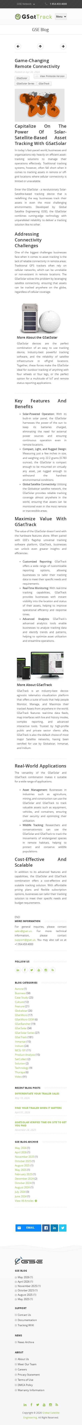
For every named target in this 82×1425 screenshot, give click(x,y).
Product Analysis (25, 1054)
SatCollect (21, 1059)
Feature (19, 1006)
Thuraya (20, 1072)
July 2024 (20, 1192)
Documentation (27, 1320)
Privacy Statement (29, 1374)
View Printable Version (51, 76)
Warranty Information (31, 1390)
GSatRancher (22, 1024)
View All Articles (24, 1201)
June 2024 (20, 1196)
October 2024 (23, 1183)
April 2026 (21, 1152)
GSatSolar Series (25, 83)
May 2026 (20, 1148)
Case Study (21, 997)
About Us (23, 1359)
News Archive (26, 1342)
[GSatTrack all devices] (40, 680)
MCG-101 (20, 1050)
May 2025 (20, 1170)
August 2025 (22, 1165)
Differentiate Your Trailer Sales (37, 1093)
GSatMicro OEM (24, 1019)
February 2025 (23, 1174)
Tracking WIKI (26, 1325)
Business (20, 993)
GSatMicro (21, 1015)
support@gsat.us (25, 940)
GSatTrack (44, 83)
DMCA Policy (25, 1385)
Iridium (19, 1046)
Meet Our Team (27, 1364)
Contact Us (24, 1315)
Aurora (19, 989)
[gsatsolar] (40, 333)
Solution (20, 1063)
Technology (22, 1068)
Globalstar (21, 1010)
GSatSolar (22, 78)
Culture (19, 1002)
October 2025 (23, 1161)
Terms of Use (25, 1380)
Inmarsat (20, 1041)
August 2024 (22, 1187)
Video (18, 1076)
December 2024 (24, 1178)
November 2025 (24, 1156)
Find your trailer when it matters (38, 1107)
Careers (22, 1369)
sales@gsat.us (23, 931)
